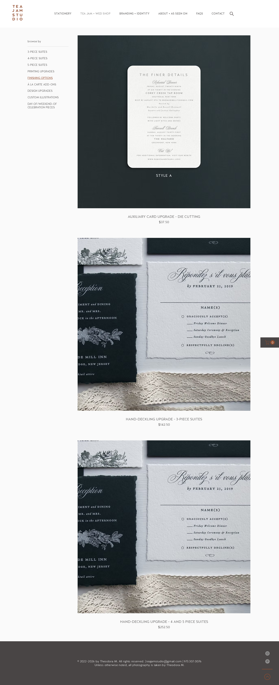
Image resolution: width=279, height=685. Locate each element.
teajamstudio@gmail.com (164, 661)
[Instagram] (267, 653)
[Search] (231, 13)
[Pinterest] (267, 661)
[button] (63, 13)
